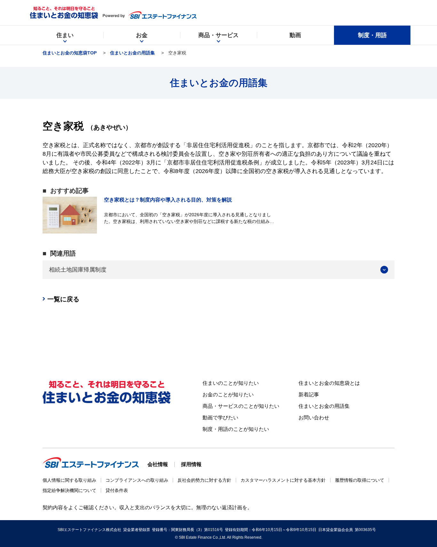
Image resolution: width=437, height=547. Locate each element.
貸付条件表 (117, 490)
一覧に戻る (63, 299)
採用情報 (191, 464)
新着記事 (308, 394)
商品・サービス (218, 35)
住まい (65, 35)
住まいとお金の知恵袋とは (329, 383)
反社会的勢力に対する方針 (204, 480)
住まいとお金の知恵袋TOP (70, 52)
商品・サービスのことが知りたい (241, 406)
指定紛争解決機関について (69, 490)
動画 (295, 35)
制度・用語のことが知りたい (236, 429)
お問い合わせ (313, 417)
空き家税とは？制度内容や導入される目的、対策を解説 (168, 199)
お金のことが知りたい (228, 394)
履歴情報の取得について (359, 480)
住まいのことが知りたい (231, 383)
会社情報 (157, 464)
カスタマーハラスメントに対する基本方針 (283, 480)
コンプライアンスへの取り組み (137, 480)
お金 (141, 35)
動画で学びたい (220, 417)
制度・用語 (372, 35)
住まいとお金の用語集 (132, 52)
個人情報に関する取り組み (69, 480)
